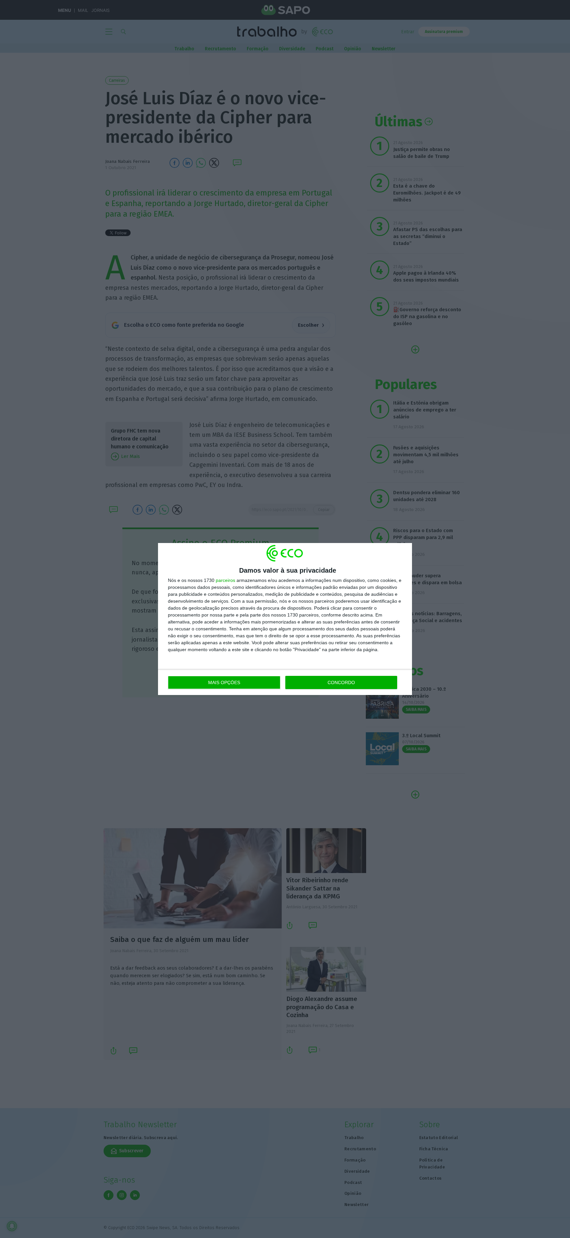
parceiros (225, 580)
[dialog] (285, 619)
